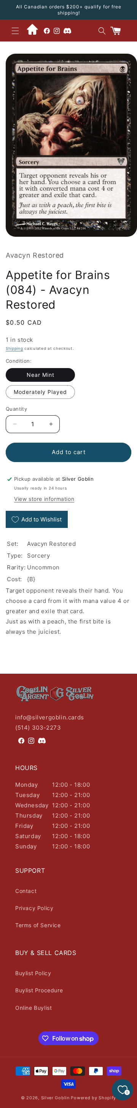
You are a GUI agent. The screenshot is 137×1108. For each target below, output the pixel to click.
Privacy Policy (34, 908)
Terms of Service (38, 925)
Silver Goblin (55, 1097)
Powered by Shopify (93, 1097)
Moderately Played (40, 392)
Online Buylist (33, 1007)
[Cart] (118, 30)
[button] (15, 30)
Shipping (14, 348)
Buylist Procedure (39, 990)
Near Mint (40, 374)
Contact (26, 891)
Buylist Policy (33, 973)
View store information (44, 499)
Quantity (16, 409)
